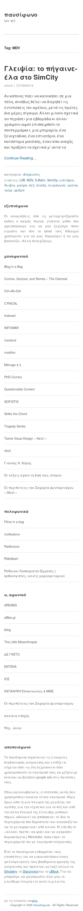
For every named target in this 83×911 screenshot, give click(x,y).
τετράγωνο (56, 185)
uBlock (54, 871)
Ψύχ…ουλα (12, 728)
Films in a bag (14, 521)
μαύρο (22, 185)
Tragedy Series (14, 426)
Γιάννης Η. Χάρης (18, 463)
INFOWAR (11, 327)
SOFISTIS (11, 401)
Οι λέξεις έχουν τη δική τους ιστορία (33, 475)
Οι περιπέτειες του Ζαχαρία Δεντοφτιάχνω (38, 703)
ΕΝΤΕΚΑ (10, 666)
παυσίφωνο (20, 14)
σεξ (32, 185)
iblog (7, 629)
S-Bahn (40, 180)
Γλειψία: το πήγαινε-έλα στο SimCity (40, 72)
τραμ (8, 190)
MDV (30, 180)
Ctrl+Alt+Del (12, 291)
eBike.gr (10, 617)
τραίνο (72, 185)
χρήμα (19, 190)
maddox (9, 352)
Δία (34, 900)
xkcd (7, 450)
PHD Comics (13, 377)
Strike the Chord (15, 413)
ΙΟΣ (6, 679)
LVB (22, 180)
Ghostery (10, 871)
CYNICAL (10, 303)
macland (10, 340)
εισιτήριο (66, 180)
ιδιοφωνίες (31, 174)
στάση (41, 185)
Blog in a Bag (13, 266)
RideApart (11, 558)
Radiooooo (11, 546)
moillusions (12, 534)
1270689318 (24, 85)
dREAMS (10, 605)
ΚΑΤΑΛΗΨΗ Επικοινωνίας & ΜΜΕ (29, 691)
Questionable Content (19, 389)
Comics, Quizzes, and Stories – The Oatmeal (35, 278)
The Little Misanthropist (20, 642)
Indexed (9, 315)
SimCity (52, 180)
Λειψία (9, 185)
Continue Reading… (20, 158)
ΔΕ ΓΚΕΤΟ (12, 654)
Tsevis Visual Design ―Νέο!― (25, 438)
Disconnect (30, 871)
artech (8, 85)
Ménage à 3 (12, 364)
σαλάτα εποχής (16, 715)
